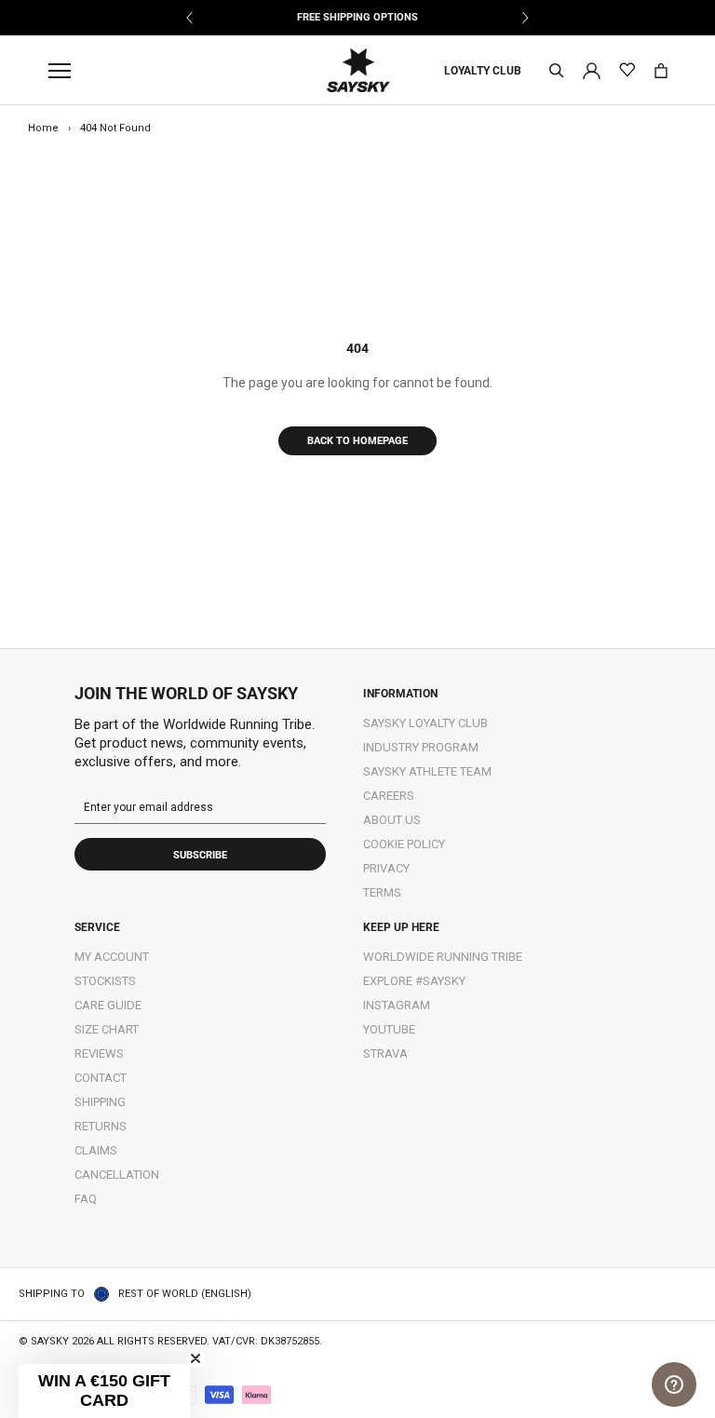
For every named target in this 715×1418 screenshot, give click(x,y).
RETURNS (100, 1126)
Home (43, 128)
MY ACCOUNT (111, 957)
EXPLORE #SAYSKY (414, 981)
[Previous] (190, 17)
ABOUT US (392, 820)
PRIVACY (386, 868)
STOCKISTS (105, 981)
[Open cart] (661, 70)
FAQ (85, 1199)
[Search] (556, 70)
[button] (104, 1391)
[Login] (591, 69)
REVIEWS (99, 1053)
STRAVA (385, 1053)
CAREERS (388, 796)
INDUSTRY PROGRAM (421, 747)
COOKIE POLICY (404, 844)
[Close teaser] (195, 1358)
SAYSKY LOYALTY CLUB (425, 723)
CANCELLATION (116, 1175)
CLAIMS (95, 1150)
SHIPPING (100, 1102)
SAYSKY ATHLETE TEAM (427, 771)
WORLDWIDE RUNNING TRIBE (442, 957)
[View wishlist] (627, 70)
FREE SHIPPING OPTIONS (357, 17)
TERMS (382, 892)
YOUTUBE (389, 1029)
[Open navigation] (64, 71)
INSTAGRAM (396, 1005)
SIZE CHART (106, 1029)
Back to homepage (357, 441)
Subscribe (200, 855)
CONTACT (100, 1078)
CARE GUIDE (108, 1005)
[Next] (524, 17)
